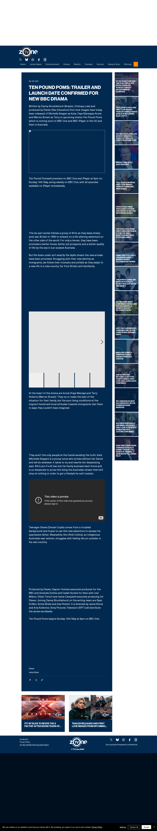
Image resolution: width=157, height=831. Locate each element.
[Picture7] (38, 59)
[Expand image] (67, 342)
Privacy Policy (97, 827)
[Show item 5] (97, 380)
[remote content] (67, 209)
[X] (20, 59)
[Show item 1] (36, 380)
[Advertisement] (44, 5)
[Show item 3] (66, 380)
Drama (31, 668)
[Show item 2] (51, 380)
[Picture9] (45, 59)
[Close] (154, 827)
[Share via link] (42, 680)
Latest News (34, 672)
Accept (146, 827)
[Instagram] (32, 59)
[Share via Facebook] (30, 680)
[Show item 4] (82, 380)
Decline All (134, 827)
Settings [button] (123, 827)
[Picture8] (26, 59)
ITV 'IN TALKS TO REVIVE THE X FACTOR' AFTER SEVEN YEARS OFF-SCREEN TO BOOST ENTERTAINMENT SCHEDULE (43, 725)
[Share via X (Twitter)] (36, 680)
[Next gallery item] (102, 342)
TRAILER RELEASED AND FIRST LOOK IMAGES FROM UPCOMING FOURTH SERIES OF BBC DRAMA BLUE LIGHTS (88, 725)
